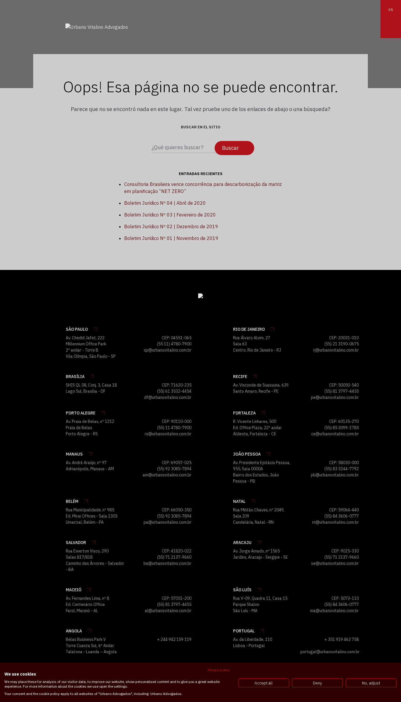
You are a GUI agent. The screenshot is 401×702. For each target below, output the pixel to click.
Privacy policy (219, 670)
